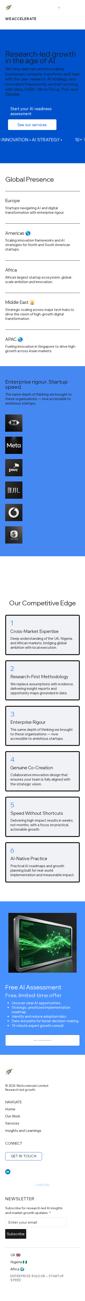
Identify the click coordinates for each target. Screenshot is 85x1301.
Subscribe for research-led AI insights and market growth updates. (34, 1210)
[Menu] (59, 7)
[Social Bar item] (7, 1171)
